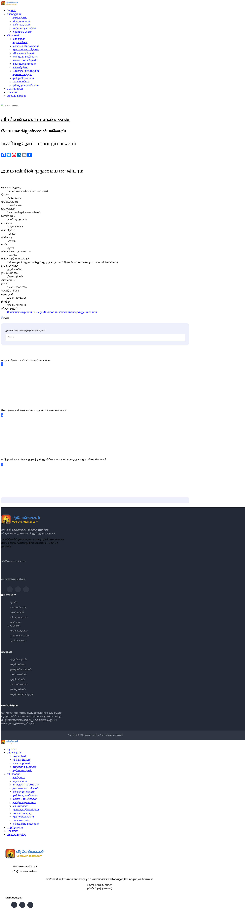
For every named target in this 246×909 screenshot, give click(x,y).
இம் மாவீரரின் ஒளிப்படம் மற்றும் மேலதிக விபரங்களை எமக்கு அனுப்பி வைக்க (52, 312)
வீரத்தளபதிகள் (21, 21)
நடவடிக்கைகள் (19, 684)
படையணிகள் (21, 82)
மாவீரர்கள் (19, 39)
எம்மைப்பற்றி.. (18, 607)
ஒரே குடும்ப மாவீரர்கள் (26, 85)
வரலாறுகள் (14, 14)
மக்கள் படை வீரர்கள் (25, 60)
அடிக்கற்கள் (20, 17)
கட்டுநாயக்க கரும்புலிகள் (16, 453)
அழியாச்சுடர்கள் (22, 32)
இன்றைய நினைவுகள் (26, 71)
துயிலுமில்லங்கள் (23, 78)
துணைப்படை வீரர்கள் (26, 50)
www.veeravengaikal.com (13, 579)
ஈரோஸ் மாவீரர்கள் (24, 53)
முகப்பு (12, 10)
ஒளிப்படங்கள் (18, 641)
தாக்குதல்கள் (18, 689)
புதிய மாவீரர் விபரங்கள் (13, 354)
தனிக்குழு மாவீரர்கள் (25, 57)
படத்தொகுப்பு (15, 89)
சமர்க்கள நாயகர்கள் (24, 28)
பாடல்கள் (12, 92)
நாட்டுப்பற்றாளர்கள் (24, 64)
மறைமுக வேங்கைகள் (26, 46)
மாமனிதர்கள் (20, 67)
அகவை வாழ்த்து (22, 74)
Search (242, 905)
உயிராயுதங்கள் (21, 25)
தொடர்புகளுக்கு (16, 96)
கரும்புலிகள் (20, 42)
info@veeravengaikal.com (13, 561)
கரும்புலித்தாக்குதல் (22, 694)
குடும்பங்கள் (17, 679)
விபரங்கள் (13, 35)
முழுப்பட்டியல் (18, 659)
